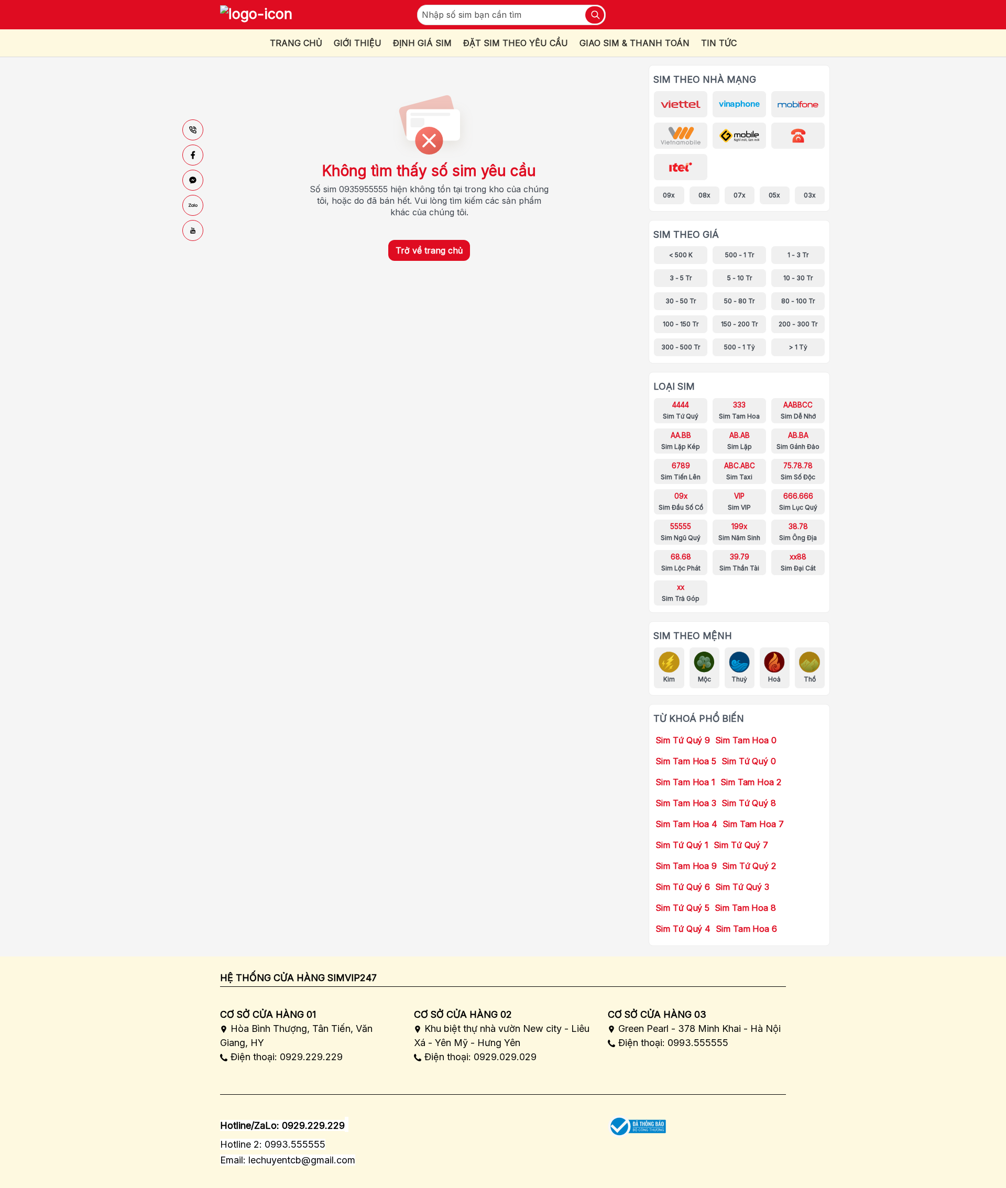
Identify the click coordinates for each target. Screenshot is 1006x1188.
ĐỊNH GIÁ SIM (422, 43)
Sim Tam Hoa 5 (685, 761)
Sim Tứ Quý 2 (749, 866)
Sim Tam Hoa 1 (685, 782)
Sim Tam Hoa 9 (686, 866)
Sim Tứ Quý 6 (682, 887)
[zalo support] (192, 205)
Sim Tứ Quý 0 (748, 761)
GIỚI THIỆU (357, 43)
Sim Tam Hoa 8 (745, 908)
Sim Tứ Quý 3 (742, 887)
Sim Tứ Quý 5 (682, 908)
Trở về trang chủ (429, 250)
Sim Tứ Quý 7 (741, 845)
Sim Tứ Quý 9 (682, 740)
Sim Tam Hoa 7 (753, 824)
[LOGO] (256, 14)
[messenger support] (192, 180)
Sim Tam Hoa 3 (685, 803)
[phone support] (192, 129)
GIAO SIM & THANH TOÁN (634, 43)
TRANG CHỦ (296, 43)
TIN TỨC (719, 43)
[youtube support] (192, 230)
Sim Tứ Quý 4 (682, 928)
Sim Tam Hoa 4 (686, 824)
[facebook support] (192, 155)
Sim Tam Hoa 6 (746, 928)
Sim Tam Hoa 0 (746, 740)
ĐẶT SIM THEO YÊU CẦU (515, 43)
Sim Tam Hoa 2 (750, 782)
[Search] (594, 15)
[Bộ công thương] (637, 1123)
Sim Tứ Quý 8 (748, 803)
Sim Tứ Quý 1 (681, 845)
